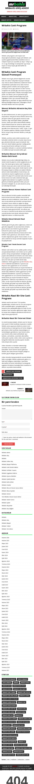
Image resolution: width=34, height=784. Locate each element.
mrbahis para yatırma (24, 728)
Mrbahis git (18, 715)
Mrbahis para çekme (8, 732)
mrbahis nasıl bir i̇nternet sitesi (12, 378)
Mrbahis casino (24, 695)
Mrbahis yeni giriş (8, 748)
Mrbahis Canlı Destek (24, 692)
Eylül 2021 (4, 661)
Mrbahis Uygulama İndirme (9, 473)
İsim (3, 422)
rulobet (27, 759)
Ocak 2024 (5, 582)
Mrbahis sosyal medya (9, 738)
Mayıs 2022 (5, 638)
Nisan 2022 (5, 641)
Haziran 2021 (5, 670)
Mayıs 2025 (5, 543)
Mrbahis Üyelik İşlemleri (8, 479)
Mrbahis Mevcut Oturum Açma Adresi (12, 488)
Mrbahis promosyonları (10, 735)
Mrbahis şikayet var (22, 755)
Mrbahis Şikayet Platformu (9, 464)
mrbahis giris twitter (9, 709)
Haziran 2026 (5, 537)
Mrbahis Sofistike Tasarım (9, 470)
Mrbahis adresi (25, 682)
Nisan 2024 (5, 573)
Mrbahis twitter (7, 745)
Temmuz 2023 (6, 599)
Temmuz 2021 (6, 667)
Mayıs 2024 (5, 570)
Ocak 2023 (5, 614)
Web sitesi (4, 432)
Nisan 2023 (5, 608)
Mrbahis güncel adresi (9, 718)
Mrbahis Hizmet (6, 494)
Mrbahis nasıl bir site (9, 728)
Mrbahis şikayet (18, 751)
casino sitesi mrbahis (9, 679)
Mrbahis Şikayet (24, 16)
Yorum (3, 408)
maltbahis (13, 759)
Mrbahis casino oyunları (10, 699)
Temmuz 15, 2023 (7, 29)
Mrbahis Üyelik (7, 751)
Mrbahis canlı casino (9, 692)
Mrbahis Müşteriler (7, 505)
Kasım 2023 (5, 588)
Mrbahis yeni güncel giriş (23, 748)
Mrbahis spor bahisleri (9, 741)
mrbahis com (21, 702)
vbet (8, 759)
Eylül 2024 (4, 558)
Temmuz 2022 (6, 632)
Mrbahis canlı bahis (20, 689)
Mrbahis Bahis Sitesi (19, 686)
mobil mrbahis (7, 682)
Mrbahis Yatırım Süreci (8, 500)
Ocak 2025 (5, 549)
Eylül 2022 (4, 626)
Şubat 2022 (5, 647)
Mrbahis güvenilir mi (9, 722)
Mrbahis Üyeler (6, 503)
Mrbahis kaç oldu (18, 725)
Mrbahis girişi (21, 712)
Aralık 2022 (5, 617)
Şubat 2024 (5, 579)
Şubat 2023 (5, 611)
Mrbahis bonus (7, 689)
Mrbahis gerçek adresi (9, 705)
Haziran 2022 (5, 635)
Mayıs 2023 (5, 605)
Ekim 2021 (5, 658)
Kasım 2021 (5, 655)
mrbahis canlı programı (13, 371)
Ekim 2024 (5, 555)
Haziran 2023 (5, 602)
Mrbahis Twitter (6, 20)
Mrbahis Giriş (13, 16)
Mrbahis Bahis (7, 686)
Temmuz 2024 (6, 564)
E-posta (4, 427)
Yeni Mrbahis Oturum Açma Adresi (11, 497)
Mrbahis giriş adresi (8, 712)
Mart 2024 (5, 576)
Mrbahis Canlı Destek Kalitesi (10, 467)
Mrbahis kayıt (7, 725)
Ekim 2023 (5, 591)
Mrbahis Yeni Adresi (20, 20)
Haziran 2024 (5, 567)
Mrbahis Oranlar (6, 485)
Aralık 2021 (5, 652)
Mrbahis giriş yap (8, 715)
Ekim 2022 (5, 623)
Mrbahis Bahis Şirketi (8, 482)
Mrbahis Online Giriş (7, 461)
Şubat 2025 (5, 546)
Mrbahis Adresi (6, 452)
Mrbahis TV (22, 741)
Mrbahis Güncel (7, 375)
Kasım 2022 (5, 620)
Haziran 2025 (5, 540)
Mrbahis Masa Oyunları (8, 491)
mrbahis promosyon (23, 732)
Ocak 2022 (5, 649)
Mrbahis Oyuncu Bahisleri (9, 476)
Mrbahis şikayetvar (8, 755)
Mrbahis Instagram (23, 722)
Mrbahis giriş (22, 709)
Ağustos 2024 (6, 561)
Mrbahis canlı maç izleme (10, 695)
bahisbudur (21, 759)
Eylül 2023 (4, 593)
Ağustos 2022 (6, 629)
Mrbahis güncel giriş (24, 718)
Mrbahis (3, 16)
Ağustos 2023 (6, 596)
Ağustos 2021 (6, 664)
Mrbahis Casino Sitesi (9, 702)
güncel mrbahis (22, 679)
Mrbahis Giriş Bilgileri (7, 508)
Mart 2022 (5, 644)
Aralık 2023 (5, 585)
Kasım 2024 (5, 552)
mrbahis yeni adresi (21, 745)
